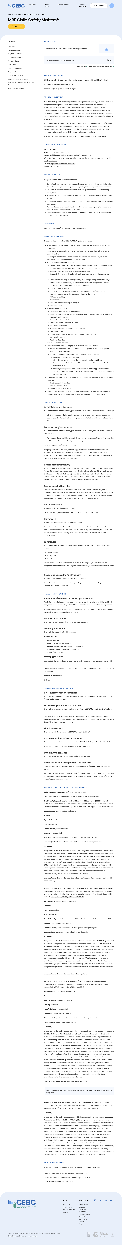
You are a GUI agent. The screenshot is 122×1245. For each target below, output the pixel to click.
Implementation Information (18, 79)
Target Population (14, 50)
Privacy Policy (32, 1236)
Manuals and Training (15, 75)
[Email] (112, 1200)
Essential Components (16, 68)
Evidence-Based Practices (84, 1215)
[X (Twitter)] (102, 1200)
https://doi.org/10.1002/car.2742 (56, 779)
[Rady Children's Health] (100, 1234)
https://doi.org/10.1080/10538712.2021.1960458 (67, 897)
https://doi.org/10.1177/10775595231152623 (83, 1108)
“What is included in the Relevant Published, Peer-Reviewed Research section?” (73, 796)
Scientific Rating (81, 66)
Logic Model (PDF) (57, 228)
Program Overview (15, 54)
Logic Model (12, 65)
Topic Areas (47, 5)
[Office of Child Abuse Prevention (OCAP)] (112, 1234)
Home (10, 14)
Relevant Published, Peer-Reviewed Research (21, 84)
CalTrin (65, 1212)
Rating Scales (83, 1204)
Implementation (64, 5)
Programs (32, 5)
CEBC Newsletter (69, 1210)
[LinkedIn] (107, 1200)
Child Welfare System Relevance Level (101, 66)
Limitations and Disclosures (17, 1236)
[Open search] (111, 5)
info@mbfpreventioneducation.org (62, 164)
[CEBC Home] (16, 6)
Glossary (82, 1207)
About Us (66, 1204)
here (104, 136)
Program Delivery (14, 72)
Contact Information (15, 57)
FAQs (80, 1224)
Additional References (16, 88)
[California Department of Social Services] (88, 1234)
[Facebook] (96, 1200)
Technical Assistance (83, 1211)
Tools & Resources (82, 5)
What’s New (67, 1207)
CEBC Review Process (83, 1220)
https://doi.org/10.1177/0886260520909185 (98, 807)
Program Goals (13, 61)
